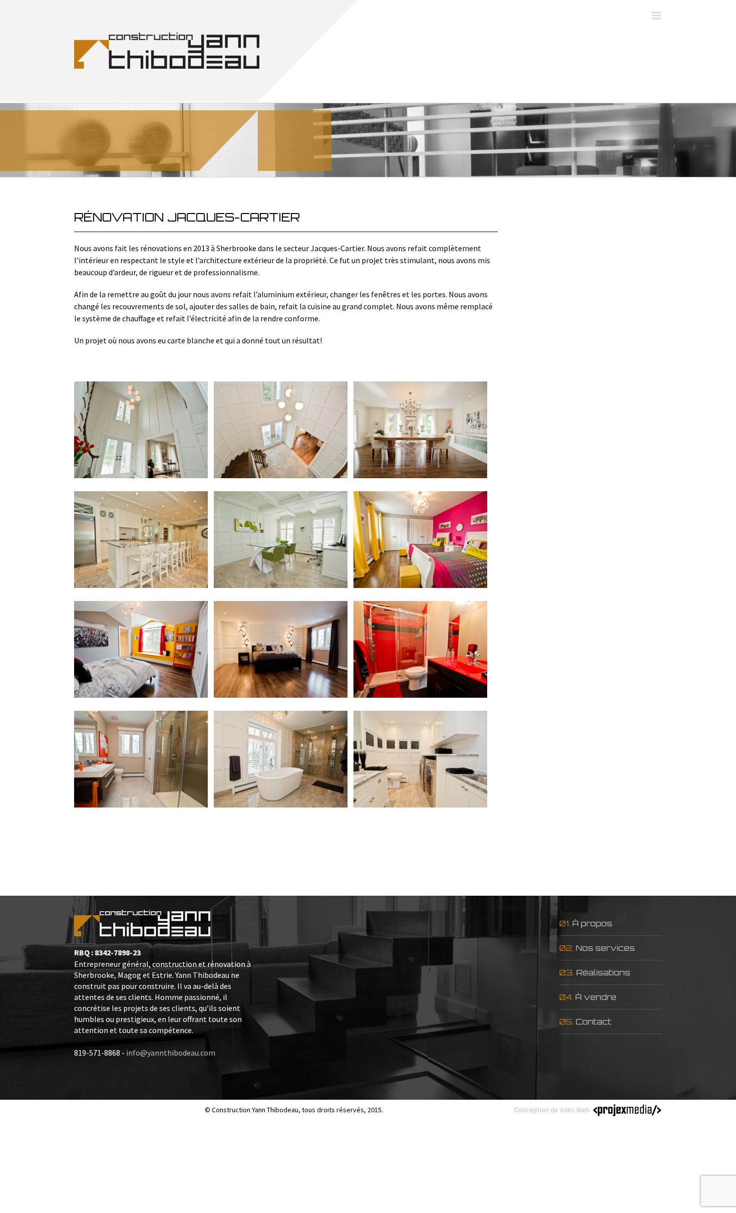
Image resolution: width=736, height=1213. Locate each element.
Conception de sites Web (552, 1109)
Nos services (605, 948)
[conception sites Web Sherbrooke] (626, 1110)
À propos (592, 923)
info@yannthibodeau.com (170, 1053)
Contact (593, 1022)
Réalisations (603, 972)
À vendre (595, 997)
